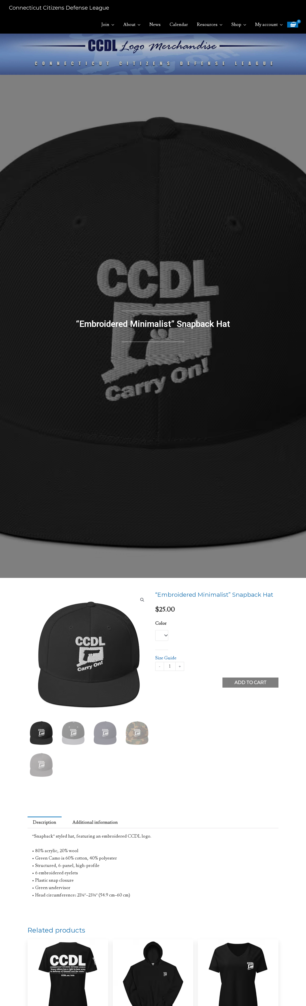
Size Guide (166, 658)
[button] (142, 600)
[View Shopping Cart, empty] (292, 25)
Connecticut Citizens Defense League (59, 7)
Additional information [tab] (95, 822)
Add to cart (251, 682)
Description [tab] (44, 822)
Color (161, 623)
